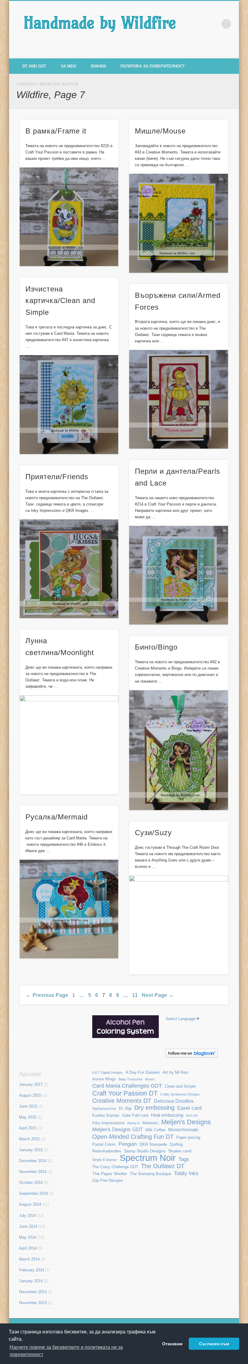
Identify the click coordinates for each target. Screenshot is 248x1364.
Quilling (176, 1144)
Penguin (128, 1144)
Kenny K (133, 1123)
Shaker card (179, 1150)
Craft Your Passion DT (125, 1093)
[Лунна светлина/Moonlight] (69, 744)
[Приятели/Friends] (69, 568)
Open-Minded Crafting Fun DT (133, 1136)
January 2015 (31, 1150)
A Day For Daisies (143, 1072)
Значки (98, 66)
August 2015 (30, 1095)
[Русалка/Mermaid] (69, 909)
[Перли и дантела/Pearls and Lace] (178, 575)
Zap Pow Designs (107, 1180)
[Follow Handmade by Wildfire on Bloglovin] (191, 1056)
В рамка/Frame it (55, 131)
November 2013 (33, 1302)
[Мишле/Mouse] (178, 223)
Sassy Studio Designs (144, 1150)
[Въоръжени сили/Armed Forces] (178, 399)
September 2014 (33, 1193)
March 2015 (29, 1139)
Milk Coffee (155, 1130)
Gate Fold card (135, 1115)
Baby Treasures (130, 1079)
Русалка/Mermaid (56, 817)
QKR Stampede (153, 1144)
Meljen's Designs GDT (117, 1129)
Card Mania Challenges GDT (127, 1085)
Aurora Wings (104, 1079)
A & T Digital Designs (107, 1072)
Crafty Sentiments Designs (180, 1094)
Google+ (232, 52)
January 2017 (31, 1084)
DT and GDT (34, 66)
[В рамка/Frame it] (69, 216)
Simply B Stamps (104, 1159)
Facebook (207, 52)
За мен (68, 66)
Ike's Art (192, 1115)
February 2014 (31, 1270)
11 (135, 995)
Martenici (150, 1123)
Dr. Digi (125, 1108)
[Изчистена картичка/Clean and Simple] (69, 404)
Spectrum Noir (148, 1158)
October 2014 (31, 1182)
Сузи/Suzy (153, 833)
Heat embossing (167, 1115)
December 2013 (33, 1292)
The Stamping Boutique (150, 1174)
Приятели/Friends (56, 477)
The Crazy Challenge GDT (115, 1167)
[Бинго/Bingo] (178, 750)
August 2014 (30, 1204)
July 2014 (27, 1215)
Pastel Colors (104, 1144)
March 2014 (29, 1259)
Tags (183, 1159)
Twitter (219, 52)
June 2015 (28, 1106)
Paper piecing (188, 1137)
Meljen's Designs (186, 1122)
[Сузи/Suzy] (178, 924)
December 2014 (33, 1160)
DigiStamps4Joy (104, 1108)
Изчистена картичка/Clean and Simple (60, 301)
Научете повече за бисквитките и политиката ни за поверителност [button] (66, 1351)
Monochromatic (183, 1129)
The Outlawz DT (162, 1166)
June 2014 (28, 1226)
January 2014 (31, 1281)
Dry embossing (154, 1108)
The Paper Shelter (109, 1173)
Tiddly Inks (186, 1173)
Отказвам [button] (172, 1343)
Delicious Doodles (174, 1101)
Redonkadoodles (106, 1151)
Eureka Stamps (105, 1115)
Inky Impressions (108, 1122)
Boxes (150, 1079)
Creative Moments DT (121, 1101)
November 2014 (33, 1171)
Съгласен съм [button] (214, 1343)
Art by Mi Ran (175, 1072)
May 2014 (27, 1237)
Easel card (189, 1108)
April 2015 (28, 1128)
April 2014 (28, 1248)
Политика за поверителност (152, 66)
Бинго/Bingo (156, 647)
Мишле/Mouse (160, 131)
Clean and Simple (180, 1086)
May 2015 (27, 1117)
